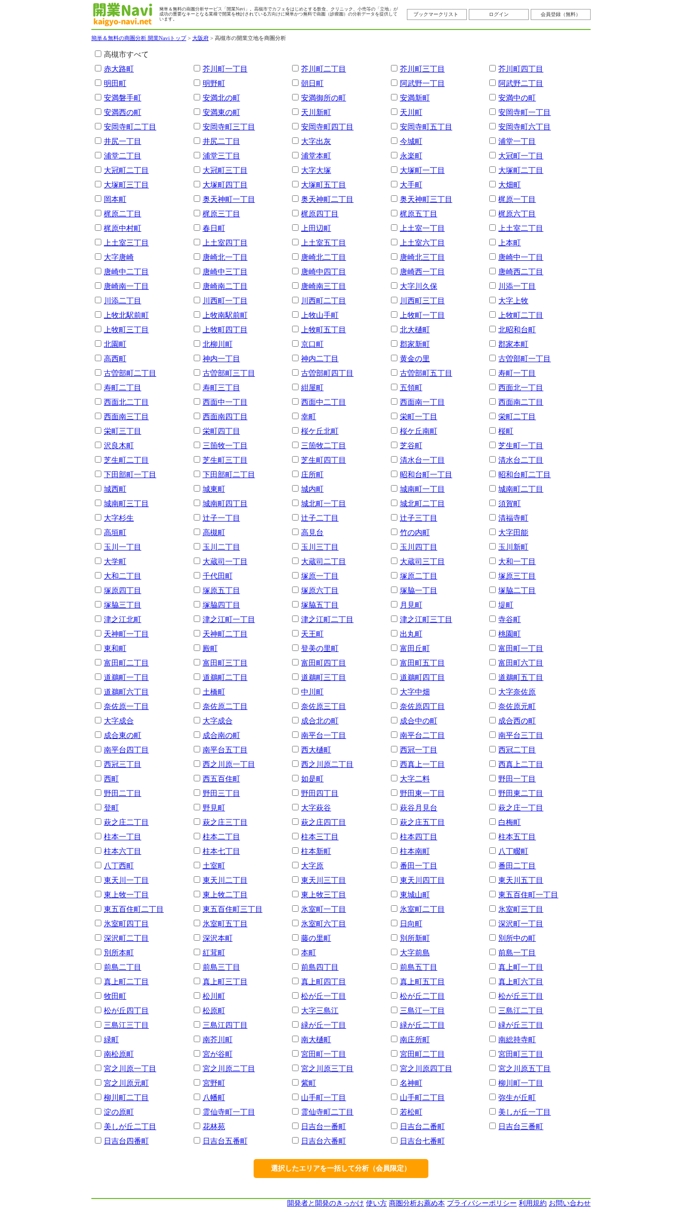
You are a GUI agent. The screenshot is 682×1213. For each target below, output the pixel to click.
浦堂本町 (316, 155)
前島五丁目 (418, 967)
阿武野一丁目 (422, 83)
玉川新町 (513, 547)
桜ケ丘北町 (320, 431)
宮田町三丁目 (520, 1054)
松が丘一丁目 (323, 996)
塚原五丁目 (221, 590)
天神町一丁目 (126, 633)
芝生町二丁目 (126, 460)
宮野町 (214, 1083)
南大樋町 (316, 1039)
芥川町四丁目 (520, 68)
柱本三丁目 (320, 836)
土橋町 (214, 691)
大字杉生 (119, 518)
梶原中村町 (122, 228)
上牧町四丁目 (225, 329)
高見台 (312, 532)
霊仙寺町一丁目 (229, 1112)
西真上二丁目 (520, 764)
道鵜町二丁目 (225, 677)
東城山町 (415, 894)
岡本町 (115, 199)
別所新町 (415, 938)
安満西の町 (122, 112)
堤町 (505, 605)
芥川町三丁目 (422, 68)
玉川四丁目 (418, 547)
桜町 (505, 431)
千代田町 (218, 576)
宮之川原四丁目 (426, 1068)
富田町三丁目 (225, 662)
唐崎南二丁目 (225, 286)
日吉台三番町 (520, 1126)
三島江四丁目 (225, 1025)
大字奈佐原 (517, 691)
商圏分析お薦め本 (417, 1203)
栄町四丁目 (221, 431)
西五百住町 (221, 778)
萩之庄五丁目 (422, 822)
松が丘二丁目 (422, 996)
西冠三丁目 (122, 764)
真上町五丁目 (422, 981)
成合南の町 (221, 735)
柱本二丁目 (221, 836)
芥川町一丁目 (225, 68)
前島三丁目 (221, 967)
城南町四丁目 (225, 503)
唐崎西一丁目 (422, 271)
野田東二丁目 (520, 793)
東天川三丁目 (323, 880)
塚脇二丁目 (517, 590)
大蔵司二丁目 (323, 561)
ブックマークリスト (435, 14)
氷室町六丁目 (323, 923)
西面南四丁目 (225, 416)
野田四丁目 (320, 793)
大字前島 (415, 952)
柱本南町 (415, 851)
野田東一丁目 (422, 793)
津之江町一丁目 (229, 619)
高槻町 (214, 532)
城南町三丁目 (126, 503)
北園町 (115, 344)
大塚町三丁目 (126, 184)
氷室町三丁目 (520, 909)
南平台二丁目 (422, 735)
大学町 (115, 561)
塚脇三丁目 (122, 605)
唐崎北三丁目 (422, 257)
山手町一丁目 (323, 1097)
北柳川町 (218, 344)
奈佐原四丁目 (422, 706)
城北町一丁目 (323, 503)
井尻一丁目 (122, 141)
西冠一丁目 (418, 749)
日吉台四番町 (126, 1141)
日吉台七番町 (422, 1141)
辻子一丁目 (221, 518)
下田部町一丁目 (130, 474)
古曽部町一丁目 (524, 358)
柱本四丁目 (418, 836)
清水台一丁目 (422, 460)
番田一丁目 (418, 865)
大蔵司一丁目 (225, 561)
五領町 (411, 387)
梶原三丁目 (221, 213)
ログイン (499, 14)
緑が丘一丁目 (323, 1025)
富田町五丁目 (422, 662)
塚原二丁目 (418, 576)
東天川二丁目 (225, 880)
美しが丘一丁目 (524, 1112)
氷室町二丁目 (422, 909)
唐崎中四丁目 (323, 271)
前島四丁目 (320, 967)
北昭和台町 (517, 329)
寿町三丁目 (221, 387)
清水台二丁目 (520, 460)
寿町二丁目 (122, 387)
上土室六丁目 (422, 242)
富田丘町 (415, 648)
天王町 (312, 633)
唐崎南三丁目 (323, 286)
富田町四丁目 (323, 662)
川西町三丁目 (422, 300)
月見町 (411, 605)
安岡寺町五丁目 (426, 126)
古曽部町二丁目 (130, 373)
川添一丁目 (517, 286)
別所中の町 (517, 938)
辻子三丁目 (418, 518)
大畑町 (509, 184)
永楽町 (411, 155)
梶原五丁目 (418, 213)
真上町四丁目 (323, 981)
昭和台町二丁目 (524, 474)
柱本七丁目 (221, 851)
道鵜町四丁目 (422, 677)
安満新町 (415, 97)
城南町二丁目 (520, 489)
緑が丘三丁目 (520, 1025)
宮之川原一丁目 (130, 1068)
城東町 (214, 489)
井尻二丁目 (221, 141)
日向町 (411, 923)
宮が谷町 (218, 1054)
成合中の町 (418, 720)
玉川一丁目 (122, 547)
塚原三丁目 (517, 576)
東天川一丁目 (126, 880)
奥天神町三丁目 (426, 199)
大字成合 (119, 720)
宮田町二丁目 (422, 1054)
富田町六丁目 (520, 662)
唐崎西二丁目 (520, 271)
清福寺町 (513, 518)
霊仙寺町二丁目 (327, 1112)
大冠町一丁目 (520, 155)
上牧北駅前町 (126, 315)
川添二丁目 (122, 300)
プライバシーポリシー (482, 1203)
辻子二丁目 (320, 518)
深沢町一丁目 (520, 923)
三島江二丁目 (520, 1010)
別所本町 (119, 952)
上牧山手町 (320, 315)
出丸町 (411, 633)
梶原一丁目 (517, 199)
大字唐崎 (119, 257)
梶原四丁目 (320, 213)
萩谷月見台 (418, 807)
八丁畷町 (513, 851)
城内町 (312, 489)
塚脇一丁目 (418, 590)
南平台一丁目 (323, 735)
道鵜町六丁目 (126, 691)
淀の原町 (119, 1112)
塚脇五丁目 (320, 605)
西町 (111, 778)
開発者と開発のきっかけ (325, 1203)
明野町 (214, 83)
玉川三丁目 (320, 547)
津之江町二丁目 (327, 619)
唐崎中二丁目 (126, 271)
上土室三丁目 (126, 242)
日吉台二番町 (422, 1126)
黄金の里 (415, 358)
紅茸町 (214, 952)
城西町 (115, 489)
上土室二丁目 (520, 228)
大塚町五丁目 (323, 184)
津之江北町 (122, 619)
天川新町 (316, 112)
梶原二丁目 (122, 213)
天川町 (411, 112)
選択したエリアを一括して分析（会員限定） (341, 1168)
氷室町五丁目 (225, 923)
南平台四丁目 (126, 749)
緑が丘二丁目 (422, 1025)
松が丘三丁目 (520, 996)
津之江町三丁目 (426, 619)
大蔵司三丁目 (422, 561)
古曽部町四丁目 (327, 373)
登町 (111, 807)
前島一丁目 (517, 952)
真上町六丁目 (520, 981)
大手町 (411, 184)
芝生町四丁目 (323, 460)
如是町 (312, 778)
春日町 (214, 228)
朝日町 (312, 83)
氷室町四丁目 (126, 923)
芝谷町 (411, 445)
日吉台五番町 (225, 1141)
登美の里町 (320, 648)
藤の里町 (316, 938)
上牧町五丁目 (323, 329)
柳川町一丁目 (520, 1083)
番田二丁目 (517, 865)
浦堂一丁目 (517, 141)
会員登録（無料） (561, 14)
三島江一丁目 (422, 1010)
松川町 (214, 996)
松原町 (214, 1010)
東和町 (115, 648)
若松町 (411, 1112)
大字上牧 (513, 300)
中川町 (312, 691)
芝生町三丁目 (225, 460)
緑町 (111, 1039)
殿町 (210, 648)
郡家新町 (415, 344)
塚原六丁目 (320, 590)
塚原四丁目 (122, 590)
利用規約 (533, 1203)
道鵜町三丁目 (323, 677)
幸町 (308, 416)
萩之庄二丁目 (126, 822)
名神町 (411, 1083)
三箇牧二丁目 (323, 445)
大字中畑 (415, 691)
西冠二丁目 (517, 749)
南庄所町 (415, 1039)
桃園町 (509, 633)
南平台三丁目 (520, 735)
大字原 (312, 865)
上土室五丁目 (323, 242)
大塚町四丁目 (225, 184)
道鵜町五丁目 (520, 677)
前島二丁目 (122, 967)
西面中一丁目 (225, 402)
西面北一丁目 (520, 387)
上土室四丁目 (225, 242)
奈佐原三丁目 (323, 706)
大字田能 (513, 532)
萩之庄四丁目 (323, 822)
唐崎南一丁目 (126, 286)
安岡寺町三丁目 (229, 126)
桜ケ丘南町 (418, 431)
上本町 (509, 242)
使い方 (376, 1203)
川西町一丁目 (225, 300)
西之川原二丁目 (327, 764)
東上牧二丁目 (225, 894)
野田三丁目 (221, 793)
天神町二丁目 (225, 633)
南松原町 (119, 1054)
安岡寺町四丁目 (327, 126)
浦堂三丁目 (221, 155)
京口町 (312, 344)
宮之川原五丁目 (524, 1068)
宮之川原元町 (126, 1083)
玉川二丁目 (221, 547)
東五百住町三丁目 (233, 909)
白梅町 (509, 822)
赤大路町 (119, 68)
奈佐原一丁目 (126, 706)
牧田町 (115, 996)
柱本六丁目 (122, 851)
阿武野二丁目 (520, 83)
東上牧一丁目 (126, 894)
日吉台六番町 (323, 1141)
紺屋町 (312, 387)
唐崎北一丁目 (225, 257)
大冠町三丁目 (225, 170)
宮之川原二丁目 (229, 1068)
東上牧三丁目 (323, 894)
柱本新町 (316, 851)
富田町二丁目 (126, 662)
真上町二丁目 (126, 981)
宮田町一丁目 (323, 1054)
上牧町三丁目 (126, 329)
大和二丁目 (122, 576)
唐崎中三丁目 (225, 271)
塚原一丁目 (320, 576)
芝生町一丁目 (520, 445)
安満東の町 (221, 112)
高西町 (115, 358)
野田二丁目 (122, 793)
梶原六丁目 (517, 213)
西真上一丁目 (422, 764)
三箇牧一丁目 (225, 445)
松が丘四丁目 (126, 1010)
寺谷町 (509, 619)
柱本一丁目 (122, 836)
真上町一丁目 (520, 967)
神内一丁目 (221, 358)
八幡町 (214, 1097)
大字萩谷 (316, 807)
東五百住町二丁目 (134, 909)
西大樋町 (316, 749)
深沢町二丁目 (126, 938)
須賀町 (509, 503)
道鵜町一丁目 (126, 677)
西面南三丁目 (126, 416)
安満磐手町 (122, 97)
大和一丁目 (517, 561)
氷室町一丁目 (323, 909)
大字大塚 (316, 170)
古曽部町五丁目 (426, 373)
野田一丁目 (517, 778)
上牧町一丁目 (422, 315)
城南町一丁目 (422, 489)
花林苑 (214, 1126)
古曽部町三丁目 (229, 373)
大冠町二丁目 (126, 170)
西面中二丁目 (323, 402)
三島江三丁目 (126, 1025)
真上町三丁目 (225, 981)
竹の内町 (415, 532)
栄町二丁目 (517, 416)
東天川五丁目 (520, 880)
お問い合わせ (570, 1203)
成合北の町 (320, 720)
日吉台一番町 (323, 1126)
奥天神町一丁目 (229, 199)
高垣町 (115, 532)
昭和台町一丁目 (426, 474)
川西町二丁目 (323, 300)
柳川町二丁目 (126, 1097)
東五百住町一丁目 (528, 894)
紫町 (308, 1083)
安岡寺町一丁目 (524, 112)
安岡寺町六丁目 (524, 126)
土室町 (214, 865)
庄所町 (312, 474)
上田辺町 (316, 228)
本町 (308, 952)
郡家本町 (513, 344)
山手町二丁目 (422, 1097)
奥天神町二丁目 (327, 199)
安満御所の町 (323, 97)
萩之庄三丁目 (225, 822)
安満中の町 (517, 97)
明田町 (115, 83)
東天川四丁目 (422, 880)
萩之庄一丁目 (520, 807)
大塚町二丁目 (520, 170)
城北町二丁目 (422, 503)
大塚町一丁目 (422, 170)
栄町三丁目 (122, 431)
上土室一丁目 (422, 228)
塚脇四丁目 (221, 605)
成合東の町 (122, 735)
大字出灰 (316, 141)
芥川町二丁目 (323, 68)
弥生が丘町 (517, 1097)
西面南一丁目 (422, 402)
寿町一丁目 (517, 373)
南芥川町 (218, 1039)
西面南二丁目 (520, 402)
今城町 (411, 141)
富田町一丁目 (520, 648)
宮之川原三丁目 (327, 1068)
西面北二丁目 (126, 402)
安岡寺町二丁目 (130, 126)
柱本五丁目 (517, 836)
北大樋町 (415, 329)
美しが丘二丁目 (130, 1126)
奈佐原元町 (517, 706)
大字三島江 (320, 1010)
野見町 (214, 807)
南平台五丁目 (225, 749)
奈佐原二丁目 (225, 706)
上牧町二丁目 (520, 315)
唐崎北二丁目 (323, 257)
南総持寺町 (517, 1039)
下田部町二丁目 (229, 474)
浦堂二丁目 (122, 155)
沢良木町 (119, 445)
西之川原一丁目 (229, 764)
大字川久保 (418, 286)
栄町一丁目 (418, 416)
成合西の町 (517, 720)
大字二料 (415, 778)
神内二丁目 (320, 358)
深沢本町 (218, 938)
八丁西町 (119, 865)
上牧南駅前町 (225, 315)
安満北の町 (221, 97)
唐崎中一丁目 (520, 257)
